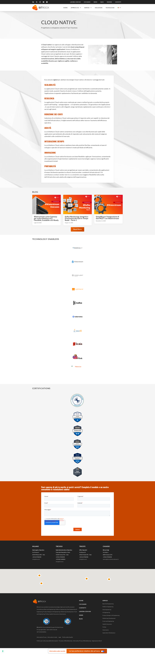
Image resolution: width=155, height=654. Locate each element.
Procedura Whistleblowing (65, 640)
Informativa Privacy (42, 637)
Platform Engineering (108, 606)
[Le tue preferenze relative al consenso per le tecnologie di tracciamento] (2, 651)
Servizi (87, 7)
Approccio (75, 7)
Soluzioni (98, 7)
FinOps (104, 627)
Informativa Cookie (52, 637)
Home (65, 7)
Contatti (118, 2)
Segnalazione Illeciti (97, 640)
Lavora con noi (75, 2)
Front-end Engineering (108, 621)
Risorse (109, 2)
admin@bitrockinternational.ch (111, 559)
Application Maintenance (109, 632)
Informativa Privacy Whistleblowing (82, 640)
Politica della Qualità (67, 637)
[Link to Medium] (47, 2)
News (95, 2)
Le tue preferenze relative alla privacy (84, 651)
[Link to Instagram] (40, 2)
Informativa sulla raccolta (57, 651)
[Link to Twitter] (37, 2)
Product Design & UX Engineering (111, 615)
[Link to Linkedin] (33, 2)
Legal (60, 637)
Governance (106, 630)
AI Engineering (106, 612)
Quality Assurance (107, 624)
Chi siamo (87, 2)
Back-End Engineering (108, 603)
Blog (102, 2)
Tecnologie (110, 7)
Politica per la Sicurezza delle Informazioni (47, 640)
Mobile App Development (109, 618)
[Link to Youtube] (44, 2)
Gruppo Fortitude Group (57, 627)
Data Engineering (107, 609)
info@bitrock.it (36, 559)
